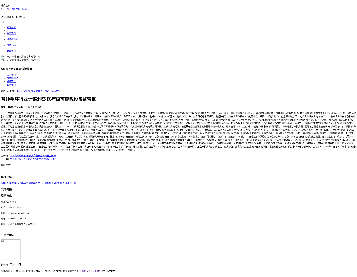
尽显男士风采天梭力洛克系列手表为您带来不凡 (33, 159)
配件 (99, 271)
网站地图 (16, 9)
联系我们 (11, 51)
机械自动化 (12, 39)
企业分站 (5, 9)
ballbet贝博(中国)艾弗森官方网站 (33, 91)
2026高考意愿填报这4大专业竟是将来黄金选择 (33, 155)
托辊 (81, 271)
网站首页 (11, 27)
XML (24, 9)
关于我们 (11, 33)
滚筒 (86, 271)
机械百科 (11, 45)
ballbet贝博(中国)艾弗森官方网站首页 (19, 183)
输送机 (92, 271)
